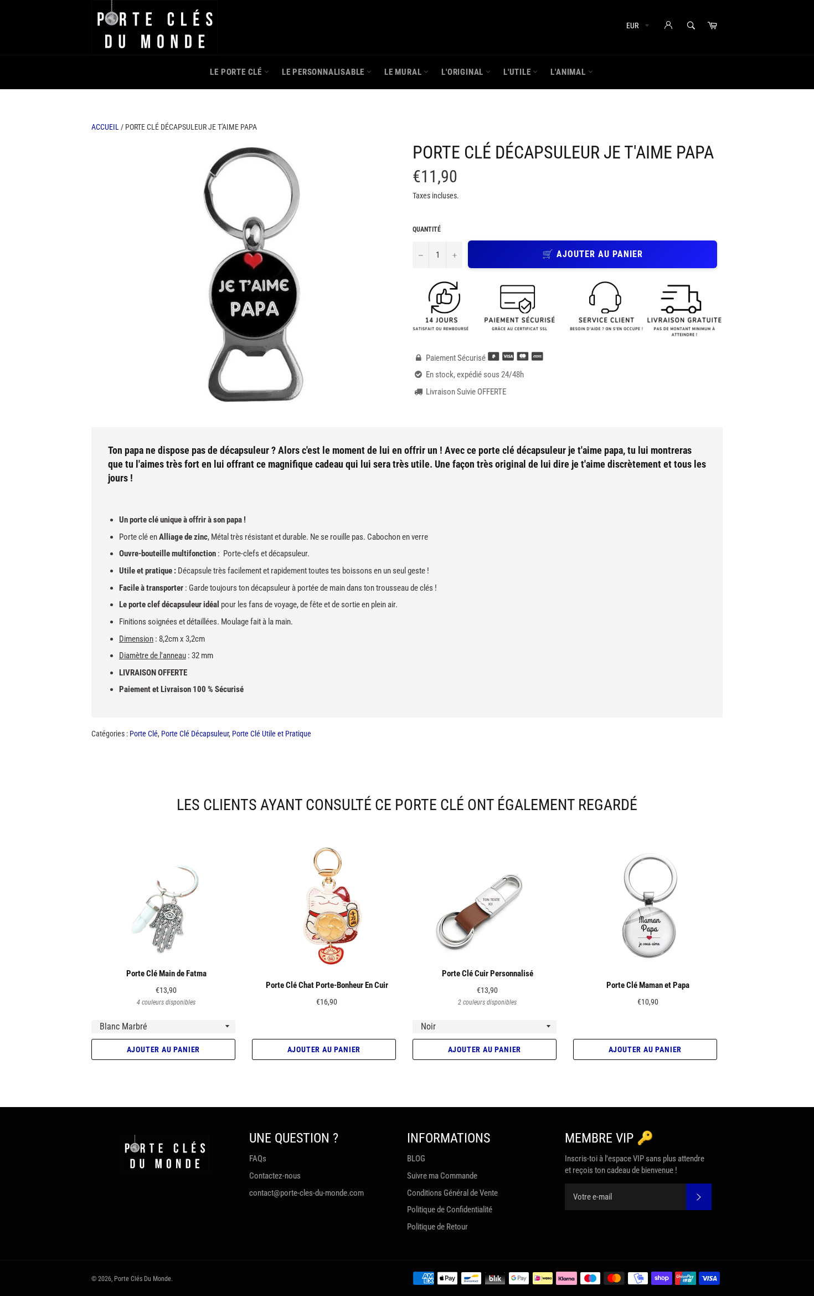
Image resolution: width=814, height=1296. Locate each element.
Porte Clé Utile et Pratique (271, 733)
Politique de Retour (437, 1227)
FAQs (257, 1159)
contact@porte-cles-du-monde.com (306, 1193)
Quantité (427, 229)
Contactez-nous (275, 1176)
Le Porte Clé (237, 72)
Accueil (105, 126)
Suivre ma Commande (442, 1176)
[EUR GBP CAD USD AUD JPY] (636, 27)
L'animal (569, 72)
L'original (463, 72)
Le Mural (404, 72)
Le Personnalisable (324, 72)
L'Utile (518, 72)
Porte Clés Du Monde (142, 1279)
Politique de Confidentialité (449, 1210)
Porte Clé (144, 733)
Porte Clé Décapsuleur (195, 733)
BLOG (416, 1159)
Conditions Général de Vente (452, 1193)
